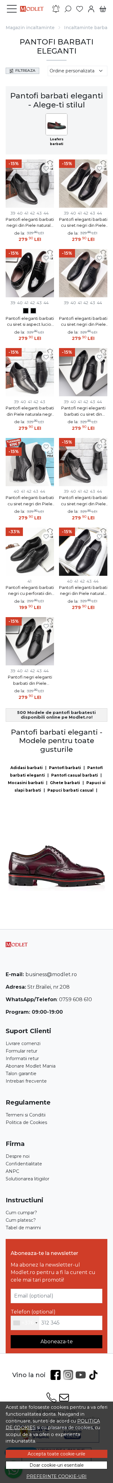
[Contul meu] (91, 9)
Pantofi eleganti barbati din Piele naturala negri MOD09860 (30, 411)
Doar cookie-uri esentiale (57, 1465)
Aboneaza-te (56, 1342)
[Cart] (103, 9)
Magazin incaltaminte (30, 27)
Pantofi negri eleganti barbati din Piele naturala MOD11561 (30, 680)
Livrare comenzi (23, 1043)
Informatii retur (22, 1058)
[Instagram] (69, 1375)
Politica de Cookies (26, 1122)
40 (20, 213)
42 (32, 213)
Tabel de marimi (23, 1228)
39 (12, 213)
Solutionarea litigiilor (27, 1179)
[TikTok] (94, 1375)
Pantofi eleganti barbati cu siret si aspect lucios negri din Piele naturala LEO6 (30, 322)
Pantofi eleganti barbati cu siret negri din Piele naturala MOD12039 (30, 501)
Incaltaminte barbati (87, 27)
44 (46, 213)
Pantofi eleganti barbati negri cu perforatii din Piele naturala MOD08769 (30, 591)
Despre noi (18, 1156)
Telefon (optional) (33, 1312)
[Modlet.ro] (33, 9)
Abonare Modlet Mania (31, 1066)
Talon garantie (21, 1073)
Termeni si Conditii (26, 1115)
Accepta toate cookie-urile (56, 1454)
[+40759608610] (51, 1397)
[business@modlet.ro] (64, 1397)
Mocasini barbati (26, 782)
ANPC (12, 1171)
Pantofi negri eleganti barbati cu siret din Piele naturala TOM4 (83, 411)
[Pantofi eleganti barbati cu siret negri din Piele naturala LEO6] (26, 311)
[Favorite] (79, 9)
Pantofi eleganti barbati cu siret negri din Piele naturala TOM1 (83, 501)
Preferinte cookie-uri (56, 1476)
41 (26, 213)
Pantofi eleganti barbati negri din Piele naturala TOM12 (83, 591)
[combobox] (25, 1323)
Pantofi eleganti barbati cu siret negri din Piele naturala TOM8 (83, 322)
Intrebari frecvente (26, 1081)
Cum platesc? (21, 1220)
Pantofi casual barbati (74, 775)
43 (39, 213)
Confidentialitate (24, 1164)
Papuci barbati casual (70, 790)
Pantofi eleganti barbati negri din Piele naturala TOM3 (30, 223)
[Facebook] (57, 1375)
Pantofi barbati (65, 767)
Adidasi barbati (26, 767)
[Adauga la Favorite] (46, 168)
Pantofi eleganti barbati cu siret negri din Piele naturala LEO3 (83, 223)
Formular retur (21, 1051)
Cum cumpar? (21, 1212)
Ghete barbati (65, 782)
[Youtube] (82, 1375)
